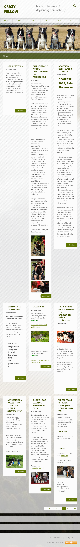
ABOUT (19, 21)
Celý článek (20, 111)
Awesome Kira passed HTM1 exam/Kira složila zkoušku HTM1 (15, 405)
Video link (64, 456)
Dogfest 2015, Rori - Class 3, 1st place (65, 69)
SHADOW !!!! (38, 306)
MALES (47, 21)
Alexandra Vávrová (37, 468)
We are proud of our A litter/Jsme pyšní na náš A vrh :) (65, 405)
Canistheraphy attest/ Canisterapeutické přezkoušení (40, 71)
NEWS (6, 21)
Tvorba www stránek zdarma (55, 542)
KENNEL (61, 21)
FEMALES (33, 21)
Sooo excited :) (15, 66)
